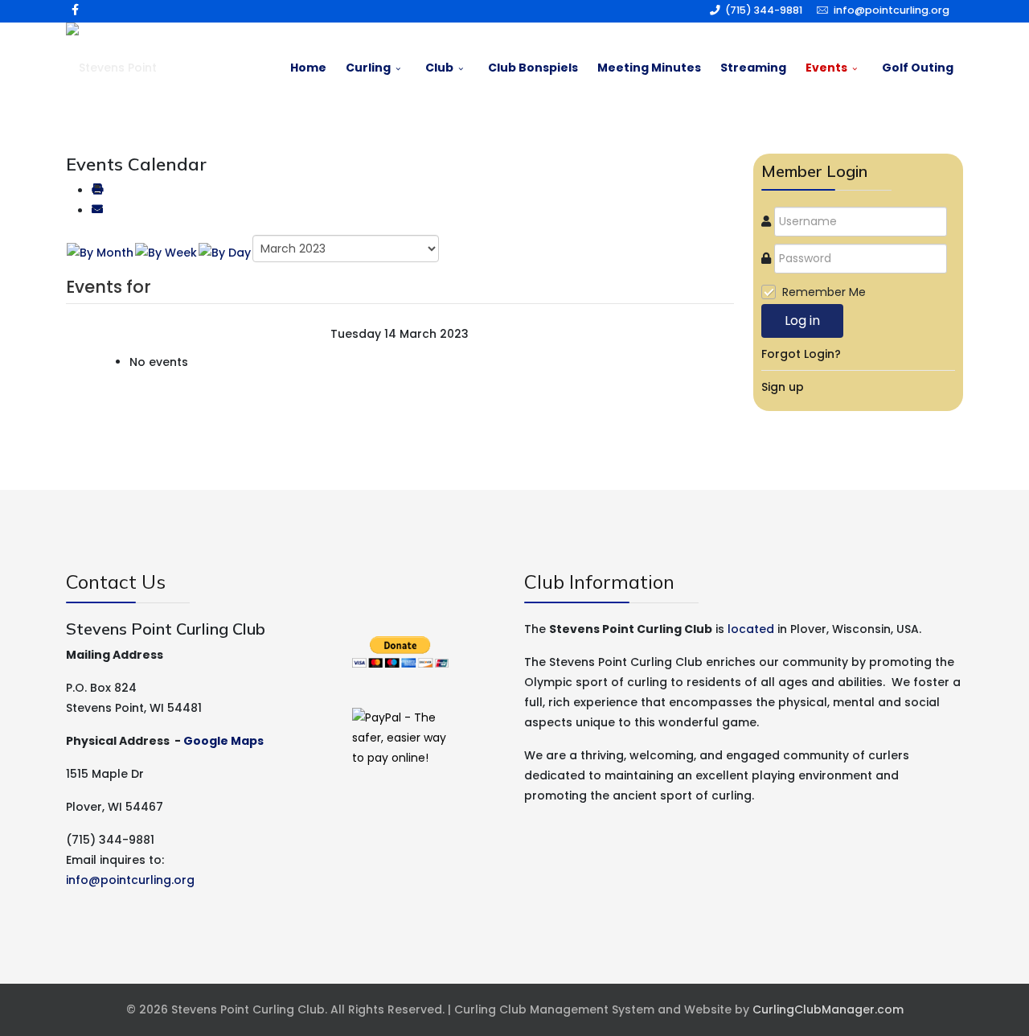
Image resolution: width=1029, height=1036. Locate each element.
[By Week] (166, 253)
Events (826, 68)
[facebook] (75, 10)
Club (439, 68)
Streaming (753, 68)
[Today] (225, 253)
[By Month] (100, 253)
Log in (802, 320)
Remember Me (824, 292)
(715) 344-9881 (763, 10)
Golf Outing (917, 68)
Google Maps (223, 741)
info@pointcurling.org (891, 10)
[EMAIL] (97, 211)
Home (308, 68)
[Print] (97, 191)
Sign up (782, 387)
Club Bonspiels (533, 68)
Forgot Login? (801, 354)
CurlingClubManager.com (828, 1009)
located (751, 629)
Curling (368, 68)
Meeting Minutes (649, 68)
